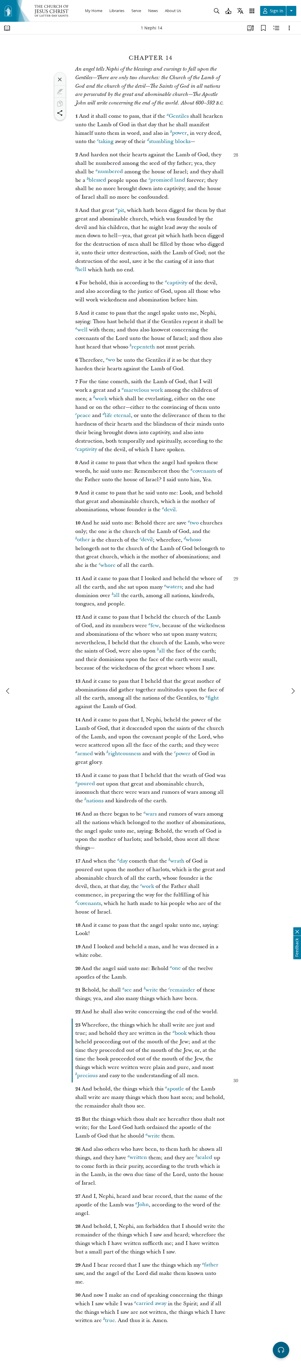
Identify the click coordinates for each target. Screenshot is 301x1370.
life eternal (118, 415)
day (123, 861)
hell (81, 269)
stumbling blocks (169, 141)
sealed (204, 1157)
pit (121, 210)
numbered (110, 171)
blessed (97, 180)
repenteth (143, 347)
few (154, 625)
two (194, 523)
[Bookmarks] (263, 27)
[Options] (289, 27)
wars (151, 814)
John (143, 1204)
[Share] (60, 113)
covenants (204, 471)
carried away (151, 1303)
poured (86, 784)
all (116, 595)
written (138, 1157)
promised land (167, 180)
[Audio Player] (281, 1350)
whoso (193, 540)
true (110, 1320)
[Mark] (60, 91)
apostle (175, 1088)
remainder (182, 990)
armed (85, 753)
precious (87, 1075)
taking (105, 141)
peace (84, 415)
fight (213, 698)
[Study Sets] (250, 27)
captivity (177, 282)
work (101, 398)
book (181, 1033)
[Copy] (60, 103)
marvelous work (143, 390)
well (82, 329)
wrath (177, 861)
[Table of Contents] (7, 28)
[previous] (8, 691)
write (152, 990)
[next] (293, 691)
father (211, 1265)
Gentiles (179, 116)
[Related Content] (276, 27)
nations (94, 800)
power (179, 133)
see (128, 990)
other (83, 540)
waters (174, 587)
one (176, 968)
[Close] (60, 79)
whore (108, 565)
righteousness (124, 753)
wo (111, 360)
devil (170, 509)
